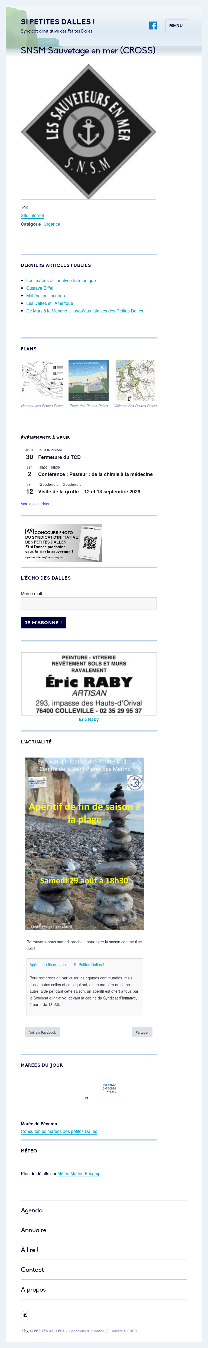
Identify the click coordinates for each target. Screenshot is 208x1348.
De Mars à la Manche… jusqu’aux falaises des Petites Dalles (84, 311)
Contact (32, 1270)
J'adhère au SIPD (123, 1330)
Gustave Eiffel (39, 288)
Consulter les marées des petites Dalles (59, 1131)
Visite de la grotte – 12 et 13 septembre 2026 (89, 491)
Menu (176, 25)
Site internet (32, 215)
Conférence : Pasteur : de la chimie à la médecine (95, 474)
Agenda (32, 1210)
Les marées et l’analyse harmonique (61, 280)
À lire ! (29, 1250)
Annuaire (33, 1230)
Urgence (52, 224)
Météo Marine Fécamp (78, 1173)
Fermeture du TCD (59, 457)
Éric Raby (89, 719)
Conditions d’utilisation (87, 1330)
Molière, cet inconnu (45, 295)
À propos (33, 1289)
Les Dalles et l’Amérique (49, 303)
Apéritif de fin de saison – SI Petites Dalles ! (67, 964)
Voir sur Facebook (42, 1032)
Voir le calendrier (35, 503)
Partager (142, 1032)
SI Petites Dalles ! (58, 22)
